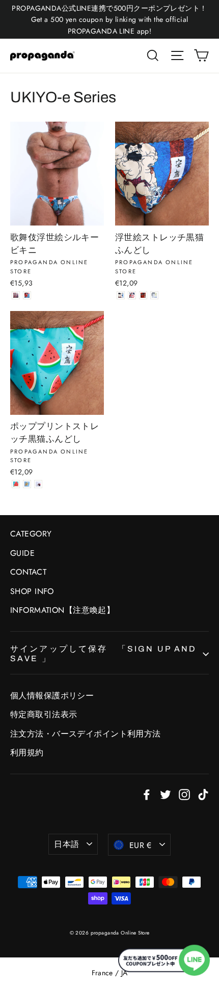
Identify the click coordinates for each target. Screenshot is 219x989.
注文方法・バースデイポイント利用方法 (85, 734)
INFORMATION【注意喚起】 (62, 610)
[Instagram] (184, 794)
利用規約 (27, 752)
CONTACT (28, 572)
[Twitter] (165, 794)
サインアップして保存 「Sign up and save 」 (103, 653)
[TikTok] (203, 794)
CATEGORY (30, 534)
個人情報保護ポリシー (52, 695)
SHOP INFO (32, 591)
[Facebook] (146, 794)
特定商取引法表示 (43, 714)
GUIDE (22, 553)
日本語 (66, 844)
